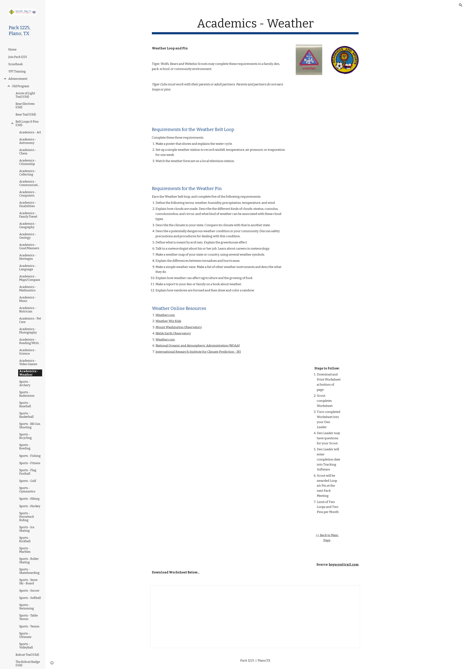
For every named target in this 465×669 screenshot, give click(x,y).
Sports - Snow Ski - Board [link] (28, 581)
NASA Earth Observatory (173, 333)
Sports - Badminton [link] (27, 394)
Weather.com (165, 315)
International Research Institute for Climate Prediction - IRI (198, 352)
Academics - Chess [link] (27, 151)
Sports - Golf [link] (27, 481)
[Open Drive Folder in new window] (353, 590)
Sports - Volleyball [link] (26, 645)
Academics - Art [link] (30, 132)
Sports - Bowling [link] (25, 446)
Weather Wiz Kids (168, 321)
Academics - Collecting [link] (27, 172)
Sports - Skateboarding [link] (29, 571)
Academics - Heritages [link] (27, 257)
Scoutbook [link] (15, 64)
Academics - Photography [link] (28, 330)
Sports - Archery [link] (24, 383)
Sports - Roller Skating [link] (29, 560)
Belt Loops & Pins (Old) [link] (27, 123)
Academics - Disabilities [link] (27, 204)
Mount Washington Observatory (178, 327)
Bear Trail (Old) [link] (26, 114)
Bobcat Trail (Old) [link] (27, 654)
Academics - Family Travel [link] (28, 214)
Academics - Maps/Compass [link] (29, 278)
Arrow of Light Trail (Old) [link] (25, 95)
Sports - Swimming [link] (26, 606)
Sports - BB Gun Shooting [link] (29, 425)
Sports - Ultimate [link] (25, 635)
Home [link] (12, 49)
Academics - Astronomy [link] (27, 141)
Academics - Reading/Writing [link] (30, 341)
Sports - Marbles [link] (25, 550)
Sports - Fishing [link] (30, 456)
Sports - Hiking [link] (29, 498)
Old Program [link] (20, 86)
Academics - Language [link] (27, 267)
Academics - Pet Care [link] (30, 320)
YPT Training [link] (17, 71)
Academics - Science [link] (27, 351)
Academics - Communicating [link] (30, 183)
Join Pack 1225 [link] (17, 57)
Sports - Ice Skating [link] (26, 529)
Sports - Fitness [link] (29, 463)
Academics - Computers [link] (27, 193)
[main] (255, 25)
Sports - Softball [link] (30, 598)
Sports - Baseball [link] (25, 404)
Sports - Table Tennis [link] (28, 617)
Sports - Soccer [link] (29, 590)
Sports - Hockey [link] (29, 506)
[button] (460, 5)
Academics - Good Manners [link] (29, 246)
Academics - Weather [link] (28, 372)
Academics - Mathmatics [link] (27, 288)
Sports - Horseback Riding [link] (26, 517)
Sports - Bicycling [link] (25, 436)
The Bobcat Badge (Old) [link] (28, 663)
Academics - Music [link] (27, 299)
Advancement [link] (17, 78)
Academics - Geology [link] (27, 236)
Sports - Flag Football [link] (27, 471)
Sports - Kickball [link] (25, 539)
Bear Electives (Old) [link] (25, 105)
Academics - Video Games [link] (28, 362)
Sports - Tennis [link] (29, 626)
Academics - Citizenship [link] (27, 162)
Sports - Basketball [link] (26, 415)
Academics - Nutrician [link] (27, 309)
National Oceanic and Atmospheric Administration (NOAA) (197, 345)
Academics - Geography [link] (27, 225)
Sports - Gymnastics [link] (27, 489)
